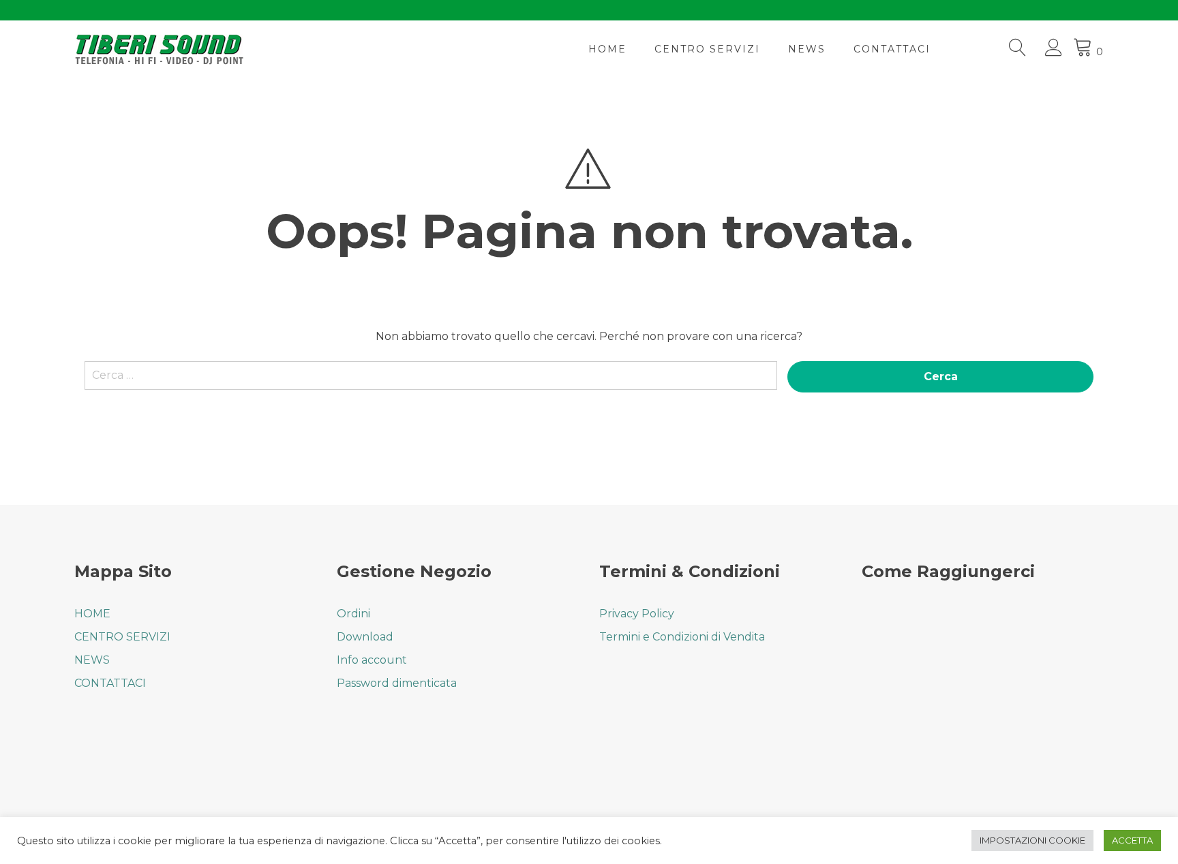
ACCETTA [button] (1132, 840)
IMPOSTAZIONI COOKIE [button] (1032, 840)
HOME (607, 49)
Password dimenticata (397, 683)
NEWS (807, 49)
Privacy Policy (636, 613)
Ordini (353, 613)
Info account (372, 659)
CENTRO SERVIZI (707, 49)
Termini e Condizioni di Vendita (682, 636)
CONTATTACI (892, 49)
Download (365, 636)
